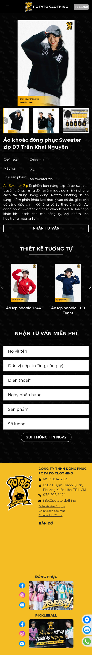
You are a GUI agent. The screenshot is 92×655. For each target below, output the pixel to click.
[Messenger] (87, 620)
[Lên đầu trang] (87, 649)
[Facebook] (24, 585)
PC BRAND (81, 7)
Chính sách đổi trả (51, 515)
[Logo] (28, 6)
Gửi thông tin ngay (46, 437)
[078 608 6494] (87, 641)
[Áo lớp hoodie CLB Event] (68, 283)
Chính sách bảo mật (52, 510)
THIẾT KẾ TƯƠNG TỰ (46, 249)
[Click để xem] (46, 63)
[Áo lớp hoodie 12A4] (23, 283)
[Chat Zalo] (87, 630)
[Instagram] (24, 595)
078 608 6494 (54, 495)
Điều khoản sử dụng (52, 506)
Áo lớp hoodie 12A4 (24, 308)
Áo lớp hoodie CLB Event (68, 310)
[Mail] (24, 605)
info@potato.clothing (59, 501)
